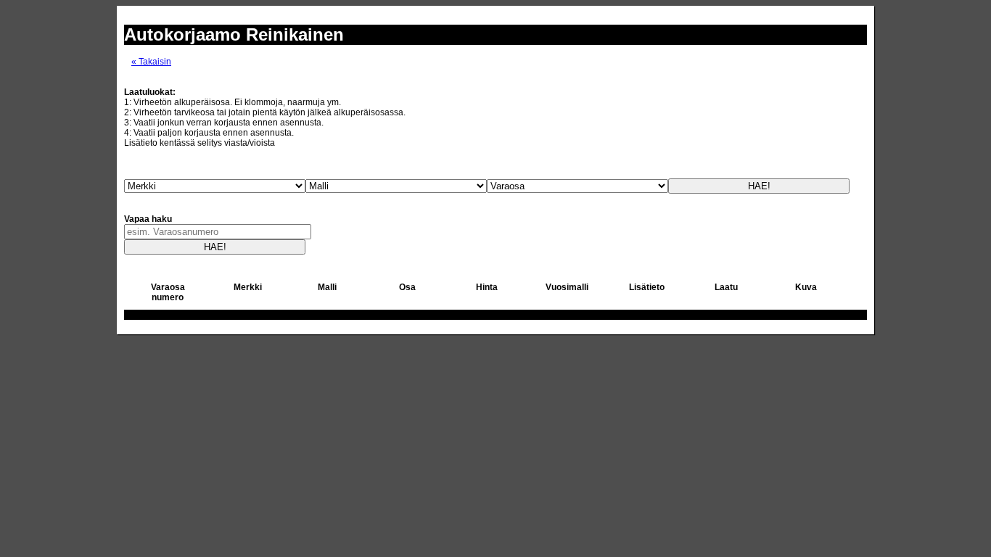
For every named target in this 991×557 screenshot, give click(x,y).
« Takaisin (151, 62)
